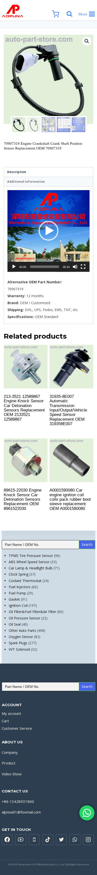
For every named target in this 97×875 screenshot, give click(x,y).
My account (11, 713)
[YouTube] (20, 839)
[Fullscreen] (83, 266)
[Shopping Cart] (58, 10)
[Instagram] (88, 839)
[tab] (48, 172)
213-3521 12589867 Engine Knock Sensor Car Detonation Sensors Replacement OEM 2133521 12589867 (24, 408)
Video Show (12, 773)
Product (8, 762)
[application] (48, 231)
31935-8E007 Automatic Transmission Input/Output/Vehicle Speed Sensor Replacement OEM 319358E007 (68, 410)
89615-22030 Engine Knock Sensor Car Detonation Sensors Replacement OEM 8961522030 (23, 499)
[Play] (13, 266)
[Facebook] (7, 839)
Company (10, 752)
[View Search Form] (71, 10)
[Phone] (34, 839)
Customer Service (17, 728)
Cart (5, 720)
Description (16, 172)
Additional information (26, 181)
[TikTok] (47, 839)
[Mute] (75, 266)
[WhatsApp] (74, 839)
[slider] (44, 266)
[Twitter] (61, 839)
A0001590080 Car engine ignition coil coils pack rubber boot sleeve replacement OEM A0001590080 (70, 499)
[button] (48, 231)
